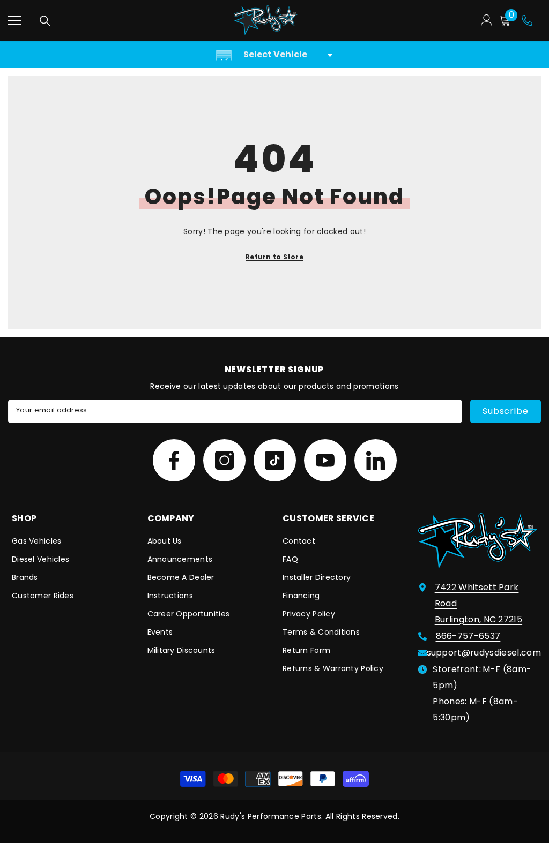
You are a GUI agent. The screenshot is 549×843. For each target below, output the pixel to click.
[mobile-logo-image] (266, 20)
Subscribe (505, 411)
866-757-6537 (468, 636)
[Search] (45, 20)
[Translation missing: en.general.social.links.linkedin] (375, 460)
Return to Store (274, 256)
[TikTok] (275, 460)
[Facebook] (174, 460)
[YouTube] (325, 460)
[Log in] (487, 20)
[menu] (14, 20)
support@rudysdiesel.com (484, 652)
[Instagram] (224, 460)
